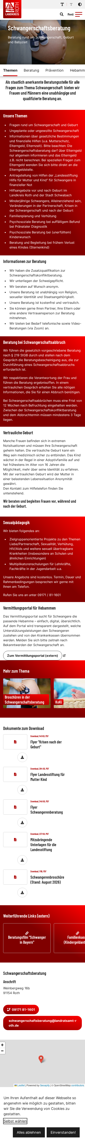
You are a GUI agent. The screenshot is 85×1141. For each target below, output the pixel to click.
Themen (10, 70)
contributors (77, 1085)
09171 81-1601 (23, 1010)
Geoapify (45, 1085)
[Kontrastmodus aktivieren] (80, 4)
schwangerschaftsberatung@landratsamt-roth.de (42, 1023)
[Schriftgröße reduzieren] (71, 4)
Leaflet (21, 1085)
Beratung (31, 70)
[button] (78, 14)
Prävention (54, 70)
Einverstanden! (63, 1132)
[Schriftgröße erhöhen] (62, 4)
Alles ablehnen (29, 1132)
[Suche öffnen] (61, 14)
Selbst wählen (15, 1121)
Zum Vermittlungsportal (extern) (32, 656)
